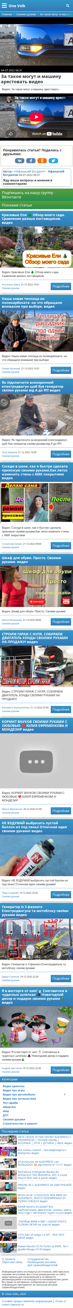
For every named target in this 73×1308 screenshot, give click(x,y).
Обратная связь (12, 1262)
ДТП (5, 1115)
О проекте (8, 1259)
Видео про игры (14, 1090)
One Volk (17, 5)
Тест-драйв (10, 1103)
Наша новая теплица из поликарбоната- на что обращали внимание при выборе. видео (32, 302)
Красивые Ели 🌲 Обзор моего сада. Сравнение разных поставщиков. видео (33, 219)
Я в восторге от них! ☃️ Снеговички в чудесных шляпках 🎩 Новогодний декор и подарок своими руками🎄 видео (34, 996)
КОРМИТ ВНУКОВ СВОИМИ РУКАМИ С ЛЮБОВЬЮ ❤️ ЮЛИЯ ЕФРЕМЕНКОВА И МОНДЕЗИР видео (35, 725)
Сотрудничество (38, 1259)
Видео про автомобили (19, 1094)
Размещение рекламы (42, 1262)
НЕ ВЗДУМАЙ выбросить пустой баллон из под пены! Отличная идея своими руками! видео (34, 827)
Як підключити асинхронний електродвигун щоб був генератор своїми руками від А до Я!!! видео (32, 386)
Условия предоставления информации (27, 1301)
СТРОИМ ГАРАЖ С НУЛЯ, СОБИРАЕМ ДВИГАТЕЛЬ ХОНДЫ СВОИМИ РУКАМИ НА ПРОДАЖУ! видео (35, 638)
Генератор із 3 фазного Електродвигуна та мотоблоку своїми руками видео (35, 910)
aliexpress (9, 1107)
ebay (6, 1111)
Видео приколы (14, 1086)
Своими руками (10, 288)
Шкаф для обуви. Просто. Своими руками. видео (31, 559)
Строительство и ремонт (20, 1123)
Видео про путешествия (19, 1098)
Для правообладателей (42, 1265)
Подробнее (61, 286)
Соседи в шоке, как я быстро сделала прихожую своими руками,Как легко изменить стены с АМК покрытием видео (35, 472)
